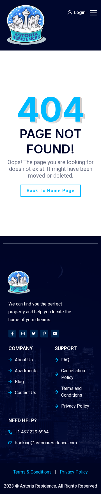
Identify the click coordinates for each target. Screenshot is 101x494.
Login (80, 12)
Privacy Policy (74, 472)
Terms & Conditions (32, 472)
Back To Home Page (51, 190)
